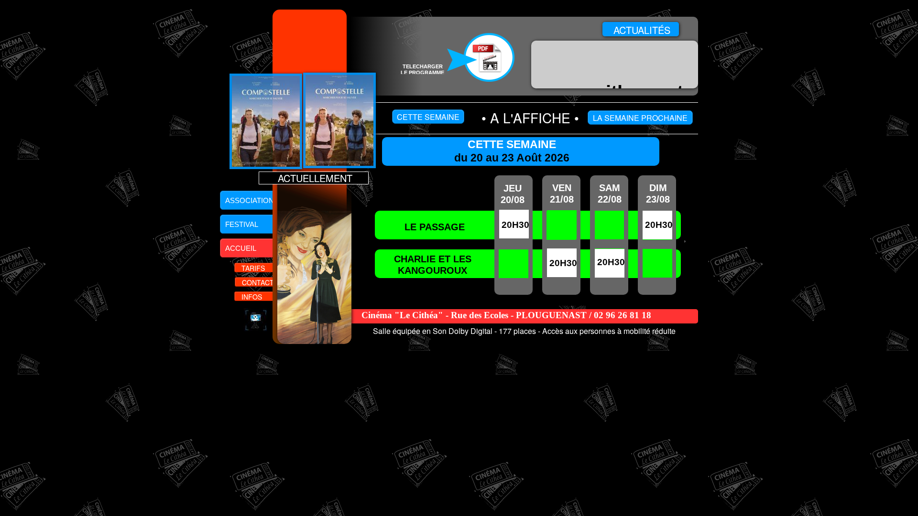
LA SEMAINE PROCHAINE (640, 117)
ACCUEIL (239, 248)
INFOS (251, 296)
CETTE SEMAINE (428, 116)
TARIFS (252, 268)
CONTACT (257, 282)
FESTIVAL (240, 224)
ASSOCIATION (248, 200)
